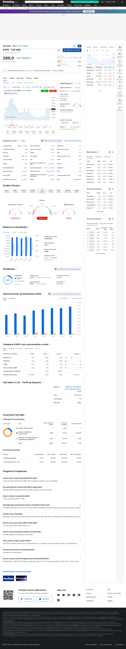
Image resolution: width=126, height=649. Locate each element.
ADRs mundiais (45, 8)
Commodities (103, 47)
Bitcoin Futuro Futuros (93, 82)
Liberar (32, 374)
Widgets (110, 601)
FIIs (64, 8)
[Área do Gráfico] (8, 87)
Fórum (36, 78)
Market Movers (92, 152)
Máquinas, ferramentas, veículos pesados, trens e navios (72, 389)
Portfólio (110, 597)
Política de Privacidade (106, 644)
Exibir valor (76, 57)
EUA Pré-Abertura (35, 8)
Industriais (77, 395)
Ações (6, 8)
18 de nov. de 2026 (49, 168)
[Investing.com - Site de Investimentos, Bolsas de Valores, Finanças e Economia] (10, 2)
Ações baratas (114, 8)
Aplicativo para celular (114, 593)
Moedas (89, 47)
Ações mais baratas (94, 219)
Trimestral (12, 298)
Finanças (20, 78)
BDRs (59, 8)
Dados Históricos (29, 82)
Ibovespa (89, 67)
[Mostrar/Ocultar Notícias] (45, 87)
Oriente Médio (81, 8)
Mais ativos (90, 156)
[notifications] (118, 2)
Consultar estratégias (58, 70)
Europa (74, 8)
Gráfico (12, 78)
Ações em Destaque (94, 189)
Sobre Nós (89, 589)
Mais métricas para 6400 (73, 141)
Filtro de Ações (78, 5)
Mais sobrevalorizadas (106, 223)
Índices (95, 47)
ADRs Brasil (54, 8)
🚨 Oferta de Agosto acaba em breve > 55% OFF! (84, 1)
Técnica (29, 78)
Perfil (12, 82)
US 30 (88, 76)
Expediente (89, 601)
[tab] (7, 191)
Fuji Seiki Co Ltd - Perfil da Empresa (22, 382)
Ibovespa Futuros (91, 70)
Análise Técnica (11, 185)
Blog (108, 589)
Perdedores (107, 156)
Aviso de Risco (119, 644)
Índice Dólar (90, 85)
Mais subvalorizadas (92, 223)
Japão (79, 402)
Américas (68, 8)
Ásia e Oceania (90, 8)
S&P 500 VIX (90, 79)
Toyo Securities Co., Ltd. (12, 462)
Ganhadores (98, 156)
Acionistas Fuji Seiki (13, 415)
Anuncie (88, 593)
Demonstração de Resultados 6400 (22, 294)
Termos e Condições (91, 644)
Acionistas (19, 82)
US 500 (89, 73)
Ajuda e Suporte (91, 597)
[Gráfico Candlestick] (5, 87)
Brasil (21, 8)
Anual (5, 298)
